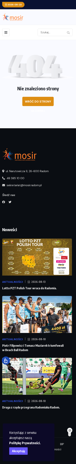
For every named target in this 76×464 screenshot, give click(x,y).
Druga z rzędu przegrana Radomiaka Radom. (31, 407)
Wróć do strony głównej (38, 103)
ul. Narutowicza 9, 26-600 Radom (27, 171)
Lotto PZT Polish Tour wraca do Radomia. (29, 288)
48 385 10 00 (15, 178)
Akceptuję (18, 451)
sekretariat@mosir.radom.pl (24, 185)
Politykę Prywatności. (25, 443)
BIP (62, 444)
